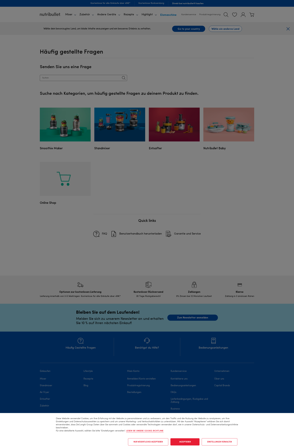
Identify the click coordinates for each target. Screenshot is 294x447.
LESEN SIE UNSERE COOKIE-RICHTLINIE (145, 431)
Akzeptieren (185, 442)
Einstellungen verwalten (219, 442)
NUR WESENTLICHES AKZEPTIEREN (148, 442)
